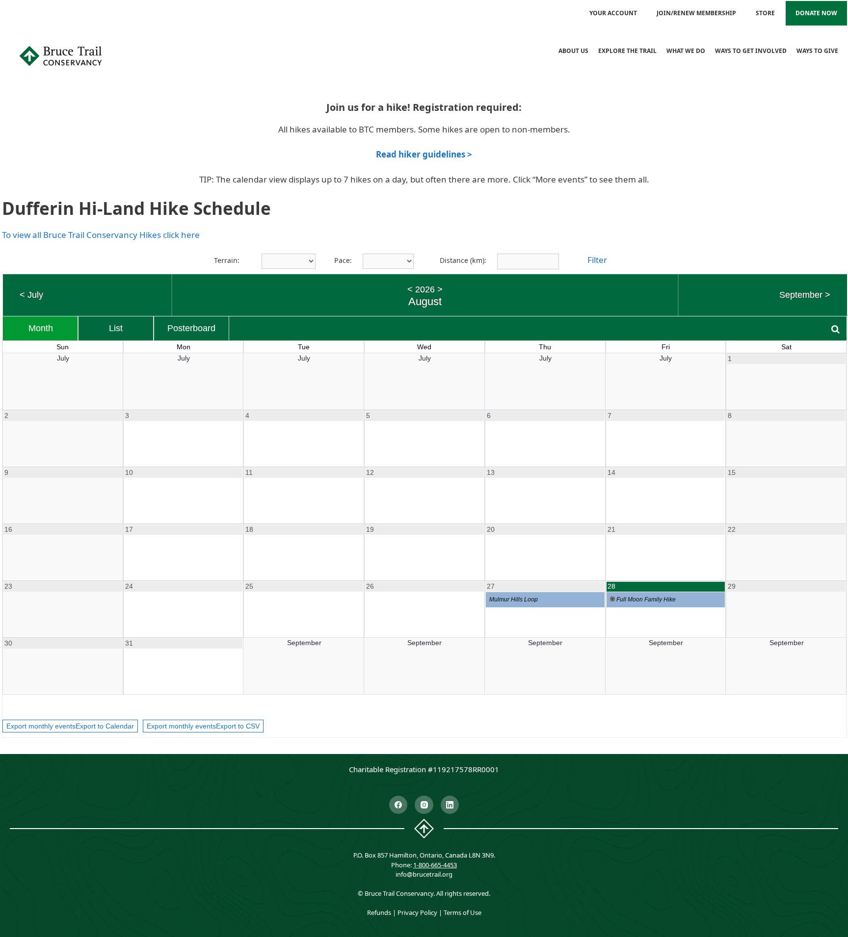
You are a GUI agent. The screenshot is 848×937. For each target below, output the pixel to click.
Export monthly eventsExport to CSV (203, 726)
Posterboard (191, 328)
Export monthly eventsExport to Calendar (70, 726)
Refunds (379, 912)
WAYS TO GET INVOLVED (751, 51)
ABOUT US (573, 51)
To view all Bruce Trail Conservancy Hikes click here (101, 234)
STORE (765, 13)
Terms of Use (462, 912)
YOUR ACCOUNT (613, 13)
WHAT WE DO (685, 51)
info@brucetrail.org (424, 874)
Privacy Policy (417, 912)
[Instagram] (424, 805)
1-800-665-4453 (435, 864)
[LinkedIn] (450, 805)
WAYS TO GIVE (817, 51)
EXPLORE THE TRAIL (627, 51)
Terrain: (226, 260)
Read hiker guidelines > (424, 154)
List (116, 328)
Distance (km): (463, 260)
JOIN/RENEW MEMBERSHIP (696, 13)
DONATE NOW (816, 13)
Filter (597, 259)
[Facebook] (398, 805)
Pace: (343, 260)
